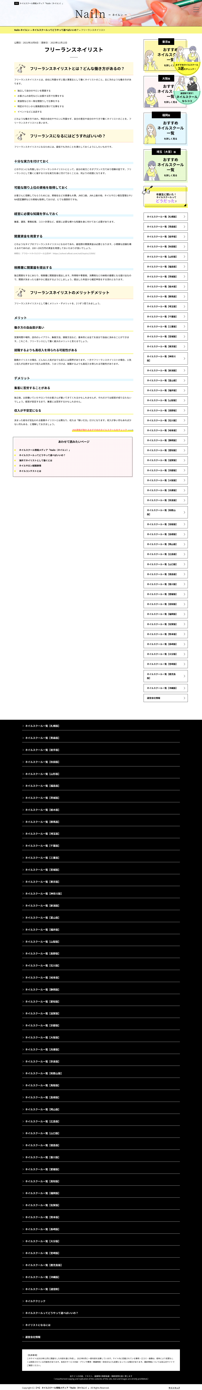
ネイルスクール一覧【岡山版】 (162, 544)
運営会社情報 (153, 698)
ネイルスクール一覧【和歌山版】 (161, 512)
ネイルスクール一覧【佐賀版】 (162, 624)
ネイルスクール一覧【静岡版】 (162, 440)
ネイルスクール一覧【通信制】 (43, 1289)
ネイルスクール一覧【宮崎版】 (162, 664)
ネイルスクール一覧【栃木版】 (162, 286)
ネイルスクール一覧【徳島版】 (162, 574)
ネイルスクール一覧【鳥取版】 (162, 524)
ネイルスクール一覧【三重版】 (162, 326)
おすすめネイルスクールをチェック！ (187, 67)
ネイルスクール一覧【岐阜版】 (162, 430)
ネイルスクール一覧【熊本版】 (162, 634)
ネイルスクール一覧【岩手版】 (162, 236)
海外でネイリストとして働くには (35, 460)
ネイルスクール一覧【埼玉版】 (162, 306)
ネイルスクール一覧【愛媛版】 (162, 594)
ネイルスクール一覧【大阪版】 (162, 480)
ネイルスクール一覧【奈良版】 (162, 500)
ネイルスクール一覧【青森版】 (162, 226)
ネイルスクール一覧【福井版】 (162, 390)
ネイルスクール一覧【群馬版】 (162, 296)
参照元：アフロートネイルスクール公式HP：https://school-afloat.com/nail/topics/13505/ (54, 253)
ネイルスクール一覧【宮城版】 (162, 336)
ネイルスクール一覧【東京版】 (162, 346)
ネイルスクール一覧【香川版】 (162, 584)
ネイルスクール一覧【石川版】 (162, 420)
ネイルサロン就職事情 (30, 465)
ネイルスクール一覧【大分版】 (162, 654)
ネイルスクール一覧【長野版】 (162, 410)
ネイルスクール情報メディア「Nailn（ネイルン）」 (42, 3)
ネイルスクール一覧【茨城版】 (162, 276)
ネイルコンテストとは (30, 471)
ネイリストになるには (37, 1325)
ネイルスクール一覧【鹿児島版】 (161, 676)
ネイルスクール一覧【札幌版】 (162, 216)
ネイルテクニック (35, 1301)
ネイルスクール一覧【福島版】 (162, 266)
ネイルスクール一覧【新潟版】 (162, 370)
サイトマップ (174, 1387)
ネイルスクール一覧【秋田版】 (162, 246)
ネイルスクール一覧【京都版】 (162, 470)
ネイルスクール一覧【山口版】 (162, 564)
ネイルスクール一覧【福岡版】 (162, 614)
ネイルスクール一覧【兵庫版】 (162, 490)
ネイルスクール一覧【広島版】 (162, 554)
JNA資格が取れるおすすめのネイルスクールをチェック (99, 429)
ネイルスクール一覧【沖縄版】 (162, 688)
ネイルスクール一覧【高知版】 (162, 604)
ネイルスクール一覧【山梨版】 (162, 400)
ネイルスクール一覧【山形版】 (162, 256)
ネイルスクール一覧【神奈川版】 (161, 358)
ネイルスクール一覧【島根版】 (162, 534)
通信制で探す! (186, 97)
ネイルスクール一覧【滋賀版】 (162, 460)
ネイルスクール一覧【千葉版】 (162, 316)
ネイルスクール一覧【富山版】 (162, 380)
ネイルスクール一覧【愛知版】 (162, 450)
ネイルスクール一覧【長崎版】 (162, 644)
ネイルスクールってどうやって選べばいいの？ (42, 455)
